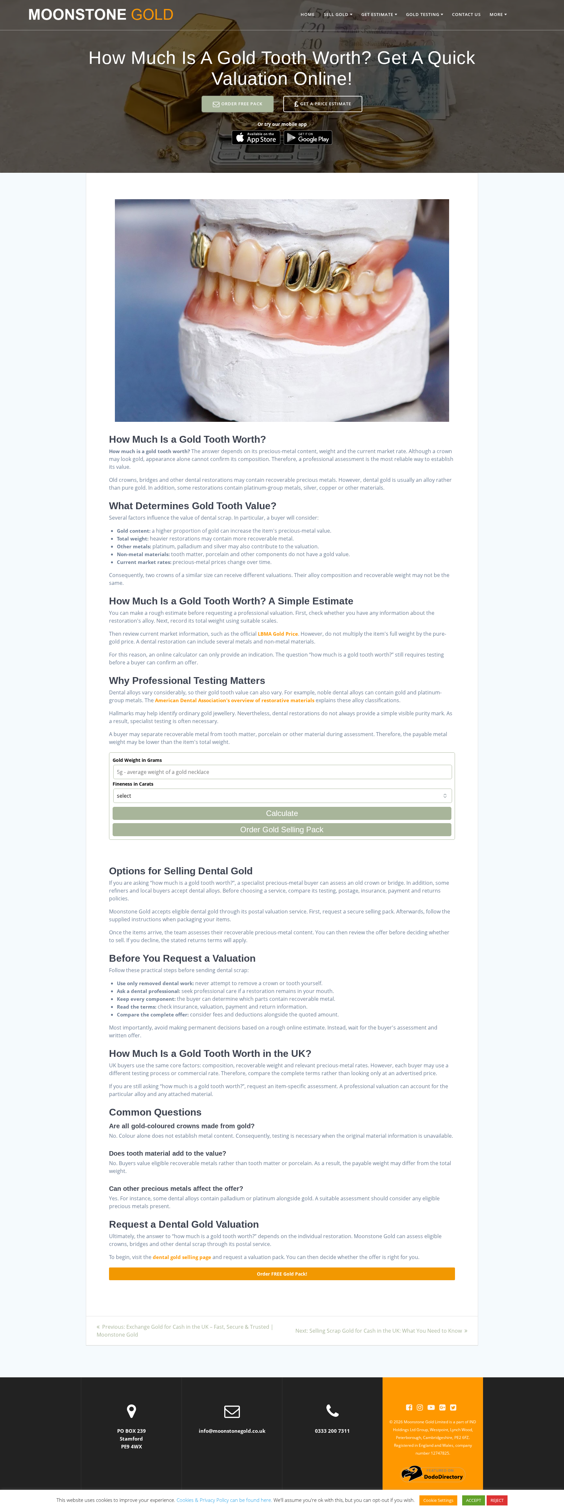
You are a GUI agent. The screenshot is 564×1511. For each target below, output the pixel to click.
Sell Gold (336, 14)
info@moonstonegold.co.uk (232, 1431)
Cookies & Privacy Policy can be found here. (224, 1500)
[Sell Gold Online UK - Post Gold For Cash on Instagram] (420, 1407)
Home (308, 14)
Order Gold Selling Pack (281, 829)
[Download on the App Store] (256, 137)
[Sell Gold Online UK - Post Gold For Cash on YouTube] (431, 1407)
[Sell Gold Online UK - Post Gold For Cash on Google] (442, 1407)
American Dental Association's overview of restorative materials (234, 700)
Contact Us (466, 14)
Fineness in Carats (133, 784)
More (496, 14)
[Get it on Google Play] (308, 137)
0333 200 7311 (332, 1431)
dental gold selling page (182, 1257)
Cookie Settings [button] (438, 1500)
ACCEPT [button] (473, 1500)
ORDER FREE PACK (241, 104)
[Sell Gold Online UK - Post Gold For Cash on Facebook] (409, 1407)
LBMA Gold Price (278, 633)
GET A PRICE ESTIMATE (325, 104)
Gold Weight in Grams (137, 760)
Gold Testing (422, 14)
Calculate (282, 813)
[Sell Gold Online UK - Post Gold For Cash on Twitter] (453, 1407)
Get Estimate (377, 14)
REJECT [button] (497, 1500)
